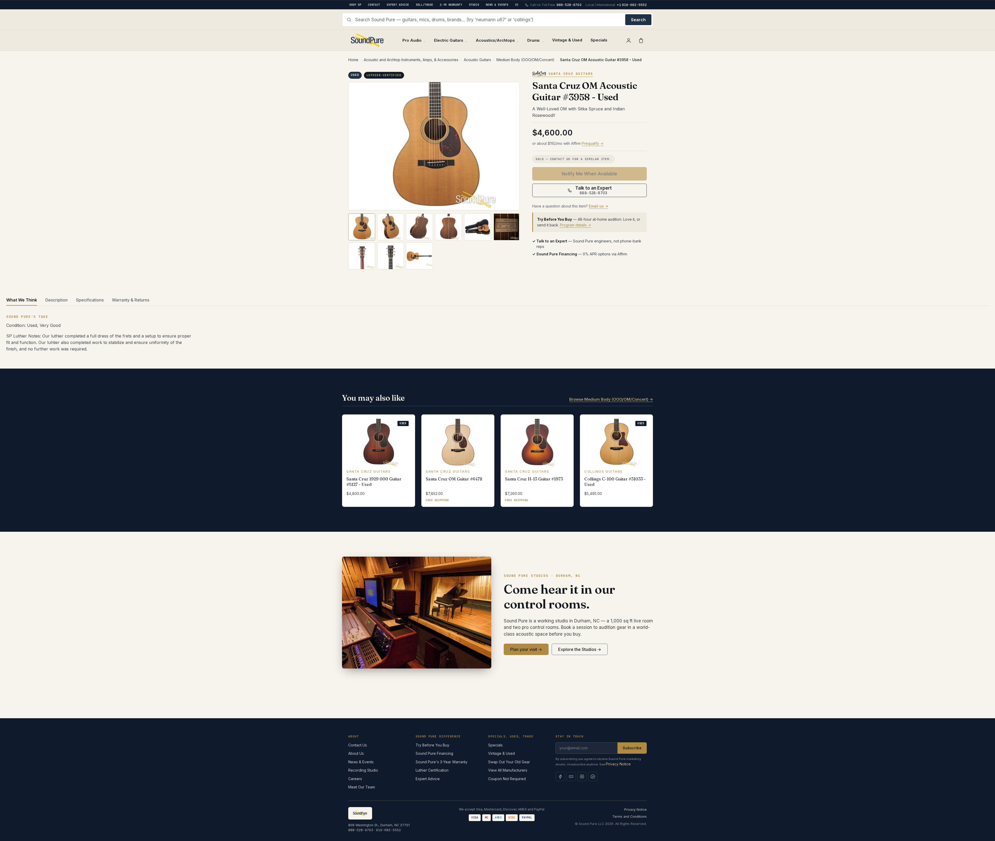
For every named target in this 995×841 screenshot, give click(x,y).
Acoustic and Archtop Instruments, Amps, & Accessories (411, 59)
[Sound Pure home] (367, 40)
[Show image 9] (419, 255)
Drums (533, 40)
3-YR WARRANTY (451, 4)
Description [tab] (56, 300)
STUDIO (474, 4)
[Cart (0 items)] (641, 40)
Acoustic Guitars (477, 59)
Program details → (575, 225)
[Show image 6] (506, 226)
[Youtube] (571, 776)
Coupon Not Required (507, 779)
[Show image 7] (361, 255)
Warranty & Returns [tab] (130, 300)
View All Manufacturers (507, 770)
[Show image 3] (419, 226)
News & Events (361, 762)
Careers (355, 779)
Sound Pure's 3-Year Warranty (441, 762)
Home (353, 59)
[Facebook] (560, 776)
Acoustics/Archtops (495, 40)
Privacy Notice (618, 764)
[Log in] (628, 40)
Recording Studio (363, 770)
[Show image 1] (361, 226)
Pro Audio (412, 40)
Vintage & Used (567, 40)
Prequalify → (592, 143)
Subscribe (632, 748)
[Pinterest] (593, 776)
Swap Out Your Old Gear (509, 762)
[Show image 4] (448, 226)
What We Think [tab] (21, 300)
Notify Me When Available (589, 173)
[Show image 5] (477, 226)
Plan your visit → (526, 649)
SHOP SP (355, 4)
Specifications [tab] (90, 300)
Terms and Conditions (629, 816)
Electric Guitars (448, 40)
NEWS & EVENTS (497, 4)
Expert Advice (428, 779)
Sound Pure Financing (434, 753)
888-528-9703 (360, 830)
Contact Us (357, 745)
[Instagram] (582, 776)
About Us (356, 753)
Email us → (598, 206)
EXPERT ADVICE (398, 4)
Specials (599, 40)
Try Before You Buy (432, 745)
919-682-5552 (388, 830)
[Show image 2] (390, 226)
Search (638, 19)
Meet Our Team (361, 787)
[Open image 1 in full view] (434, 146)
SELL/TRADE (424, 4)
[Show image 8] (390, 255)
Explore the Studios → (579, 649)
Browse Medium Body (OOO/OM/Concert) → (611, 399)
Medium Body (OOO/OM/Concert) (525, 59)
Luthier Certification (432, 770)
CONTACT (374, 4)
